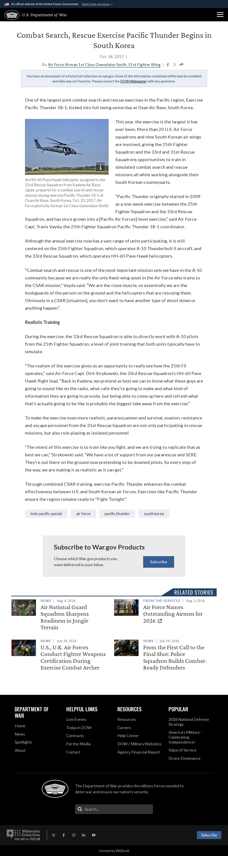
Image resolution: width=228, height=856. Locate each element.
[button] (220, 14)
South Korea (154, 513)
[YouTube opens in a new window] (93, 835)
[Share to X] (175, 65)
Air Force (83, 513)
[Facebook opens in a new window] (63, 835)
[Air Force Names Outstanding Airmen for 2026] (163, 611)
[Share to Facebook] (168, 65)
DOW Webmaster (133, 81)
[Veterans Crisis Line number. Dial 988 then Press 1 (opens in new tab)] (23, 835)
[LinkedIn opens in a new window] (83, 835)
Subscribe (158, 561)
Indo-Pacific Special (46, 513)
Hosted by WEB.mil (114, 850)
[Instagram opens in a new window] (73, 835)
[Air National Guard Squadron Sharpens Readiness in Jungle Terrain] (60, 615)
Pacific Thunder (117, 513)
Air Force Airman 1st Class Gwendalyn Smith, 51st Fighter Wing (104, 64)
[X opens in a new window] (53, 835)
